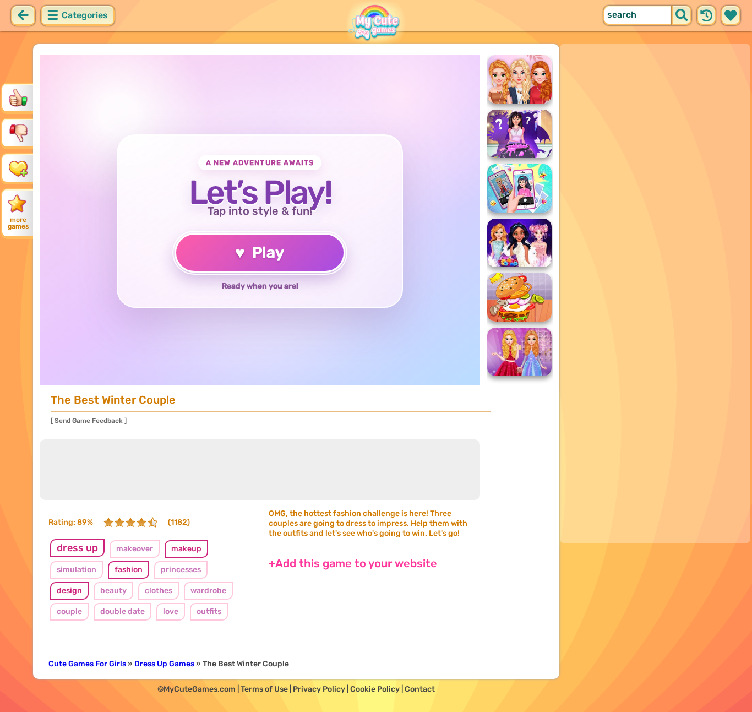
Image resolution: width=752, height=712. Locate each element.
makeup (186, 548)
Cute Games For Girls (87, 663)
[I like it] (18, 97)
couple (69, 611)
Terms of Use (264, 689)
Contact (420, 689)
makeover (134, 548)
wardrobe (208, 590)
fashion (129, 569)
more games (18, 223)
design (69, 590)
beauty (113, 590)
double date (122, 611)
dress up (77, 548)
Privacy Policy (319, 689)
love (170, 611)
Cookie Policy (375, 689)
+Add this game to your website (353, 563)
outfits (209, 611)
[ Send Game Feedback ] (89, 420)
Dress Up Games (164, 663)
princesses (181, 569)
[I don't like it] (18, 133)
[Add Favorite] (18, 168)
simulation (76, 569)
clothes (158, 590)
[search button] (681, 15)
